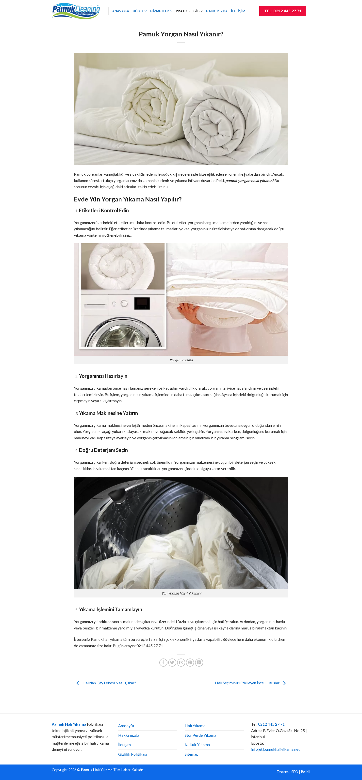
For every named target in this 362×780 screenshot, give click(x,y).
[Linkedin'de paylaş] (199, 662)
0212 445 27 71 (271, 724)
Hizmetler (159, 11)
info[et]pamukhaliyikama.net (275, 749)
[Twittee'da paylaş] (172, 662)
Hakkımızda (217, 11)
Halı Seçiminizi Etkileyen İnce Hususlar (247, 683)
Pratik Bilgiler (189, 11)
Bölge (138, 11)
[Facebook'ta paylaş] (163, 662)
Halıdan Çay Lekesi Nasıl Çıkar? (109, 683)
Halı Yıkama (195, 725)
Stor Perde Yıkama (200, 735)
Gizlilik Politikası (132, 754)
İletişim (238, 11)
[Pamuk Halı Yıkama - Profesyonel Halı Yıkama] (76, 11)
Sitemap (191, 754)
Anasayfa (120, 11)
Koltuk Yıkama (197, 744)
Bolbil (305, 772)
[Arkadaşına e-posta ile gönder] (181, 662)
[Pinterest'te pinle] (190, 662)
